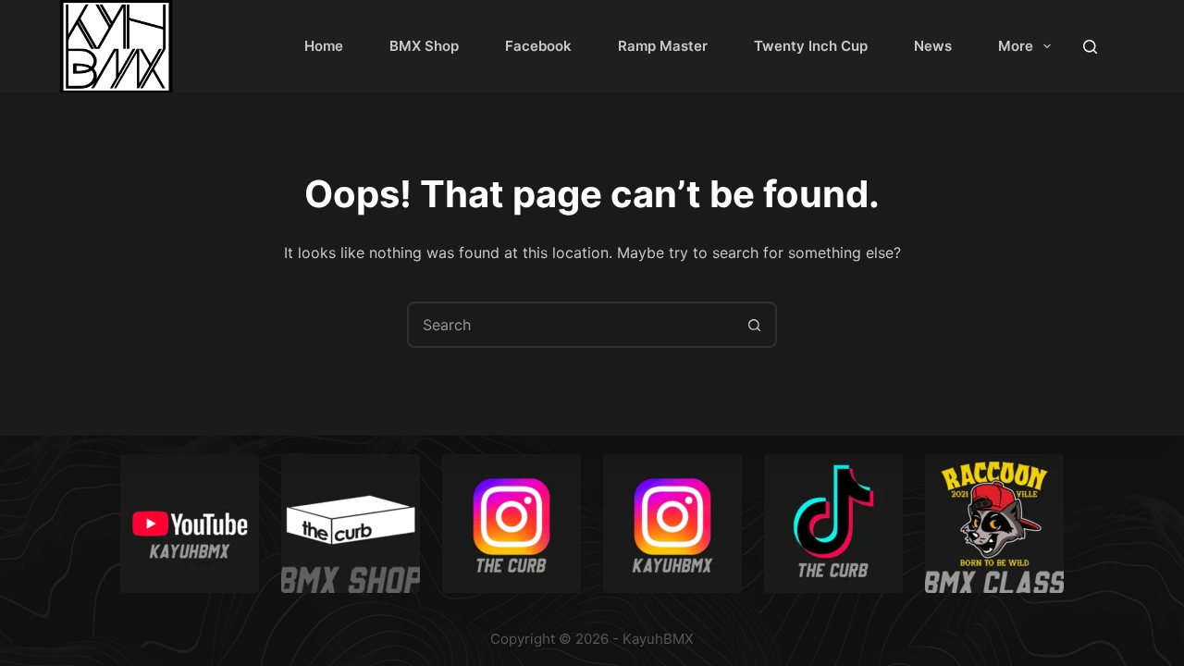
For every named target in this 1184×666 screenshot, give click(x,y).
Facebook (538, 46)
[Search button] (754, 324)
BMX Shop (424, 46)
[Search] (1090, 47)
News (933, 46)
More (1015, 46)
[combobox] (571, 325)
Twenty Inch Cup (811, 46)
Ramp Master (663, 46)
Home (323, 46)
